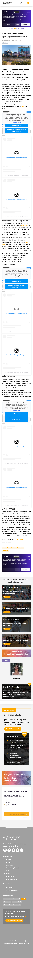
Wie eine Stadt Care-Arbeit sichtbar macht (17, 608)
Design (13, 548)
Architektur (5, 548)
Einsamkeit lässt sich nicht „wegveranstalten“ (15, 640)
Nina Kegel (7, 40)
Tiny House (20, 548)
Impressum (22, 943)
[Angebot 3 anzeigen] (15, 28)
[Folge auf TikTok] (21, 850)
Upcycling (5, 550)
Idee (23, 106)
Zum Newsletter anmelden (14, 920)
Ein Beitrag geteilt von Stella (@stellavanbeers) (16, 175)
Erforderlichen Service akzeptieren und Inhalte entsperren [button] (16, 130)
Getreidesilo (24, 225)
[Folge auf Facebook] (9, 850)
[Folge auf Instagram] (5, 850)
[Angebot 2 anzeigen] (12, 28)
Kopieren (18, 24)
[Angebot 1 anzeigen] (11, 28)
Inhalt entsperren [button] (16, 125)
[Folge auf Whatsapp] (13, 850)
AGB (28, 943)
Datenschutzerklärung (11, 943)
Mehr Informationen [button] (16, 122)
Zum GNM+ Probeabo (13, 729)
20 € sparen (25, 24)
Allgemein (5, 42)
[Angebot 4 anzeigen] (16, 28)
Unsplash (20, 539)
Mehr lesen (7, 596)
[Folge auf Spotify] (17, 850)
